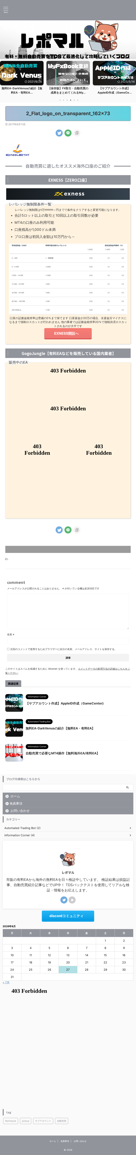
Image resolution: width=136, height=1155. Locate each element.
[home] (72, 899)
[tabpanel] (22, 78)
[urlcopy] (76, 133)
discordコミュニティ (66, 916)
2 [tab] (63, 100)
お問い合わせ (20, 811)
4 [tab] (70, 100)
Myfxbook (10, 1120)
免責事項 (16, 803)
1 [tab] (60, 100)
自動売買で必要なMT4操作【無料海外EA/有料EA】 (63, 753)
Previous (3, 77)
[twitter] (59, 133)
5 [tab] (74, 100)
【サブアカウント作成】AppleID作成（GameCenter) (65, 703)
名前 (10, 634)
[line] (68, 133)
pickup (25, 1120)
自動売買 (61, 1120)
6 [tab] (78, 100)
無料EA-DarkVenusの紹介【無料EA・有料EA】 (60, 728)
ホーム (15, 796)
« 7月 (6, 982)
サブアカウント (43, 1120)
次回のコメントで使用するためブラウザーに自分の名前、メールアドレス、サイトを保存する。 (63, 649)
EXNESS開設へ (66, 333)
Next (132, 77)
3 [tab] (67, 100)
